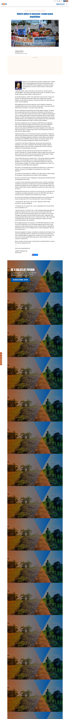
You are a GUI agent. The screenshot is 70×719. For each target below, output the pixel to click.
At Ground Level (27, 10)
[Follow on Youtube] (59, 1)
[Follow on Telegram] (61, 1)
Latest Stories (43, 10)
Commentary (33, 10)
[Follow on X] (56, 1)
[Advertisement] (37, 66)
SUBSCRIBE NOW (20, 280)
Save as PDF (36, 254)
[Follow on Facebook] (54, 1)
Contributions (38, 10)
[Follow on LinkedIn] (58, 1)
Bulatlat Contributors (20, 51)
